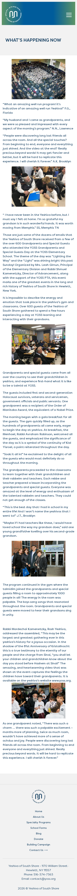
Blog (38, 833)
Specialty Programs (39, 822)
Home (38, 811)
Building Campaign (38, 844)
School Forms (38, 827)
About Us (38, 816)
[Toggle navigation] (69, 14)
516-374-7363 (43, 874)
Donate (38, 839)
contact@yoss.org (43, 878)
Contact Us (36, 850)
